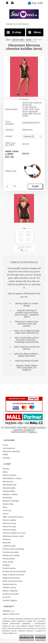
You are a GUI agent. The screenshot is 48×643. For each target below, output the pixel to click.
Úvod (8, 40)
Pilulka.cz (32, 432)
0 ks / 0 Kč (37, 3)
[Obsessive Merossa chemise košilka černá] (24, 57)
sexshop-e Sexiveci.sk (24, 430)
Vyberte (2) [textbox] (28, 136)
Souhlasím (40, 637)
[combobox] (32, 136)
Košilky (29, 40)
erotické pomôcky (37, 427)
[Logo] (24, 14)
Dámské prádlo (18, 40)
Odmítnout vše (26, 637)
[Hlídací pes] (32, 171)
